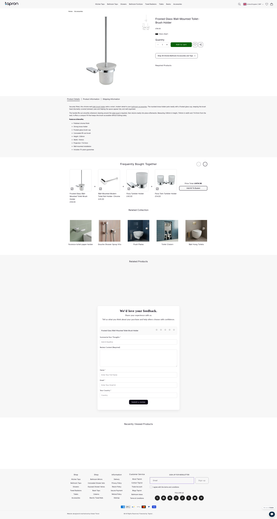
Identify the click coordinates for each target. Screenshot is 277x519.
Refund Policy (117, 494)
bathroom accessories (139, 107)
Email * (102, 380)
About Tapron (137, 479)
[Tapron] (11, 4)
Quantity (159, 40)
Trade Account (137, 487)
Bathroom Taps (76, 483)
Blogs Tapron (137, 490)
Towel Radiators (75, 490)
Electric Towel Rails (96, 498)
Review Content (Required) (110, 347)
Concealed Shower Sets (96, 483)
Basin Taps (96, 490)
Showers (76, 487)
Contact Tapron (137, 483)
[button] (271, 4)
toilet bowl (116, 113)
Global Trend (95, 513)
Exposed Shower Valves (96, 487)
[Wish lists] (266, 4)
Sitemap (117, 498)
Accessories (78, 11)
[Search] (239, 4)
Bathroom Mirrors (96, 479)
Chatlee (271, 507)
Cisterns (96, 494)
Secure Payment (116, 490)
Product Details (73, 99)
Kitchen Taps (76, 479)
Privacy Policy (117, 483)
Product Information (91, 99)
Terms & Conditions (137, 498)
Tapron (150, 513)
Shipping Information (111, 99)
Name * (102, 370)
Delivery (117, 479)
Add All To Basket (193, 188)
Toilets (76, 494)
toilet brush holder (98, 107)
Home (70, 11)
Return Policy (116, 487)
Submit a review (138, 402)
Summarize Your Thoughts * (110, 337)
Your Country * (105, 390)
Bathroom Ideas (137, 494)
